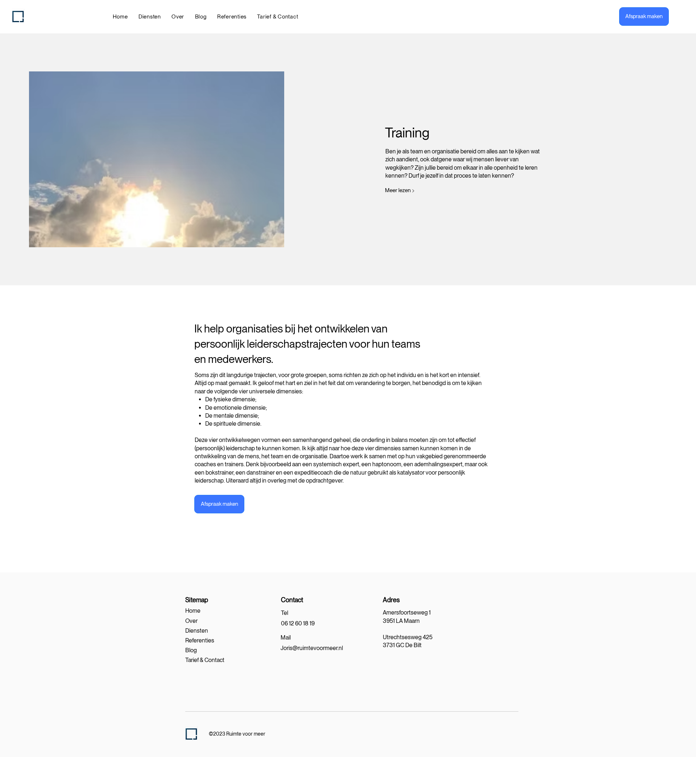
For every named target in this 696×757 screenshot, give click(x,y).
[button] (149, 17)
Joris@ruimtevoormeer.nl (312, 648)
